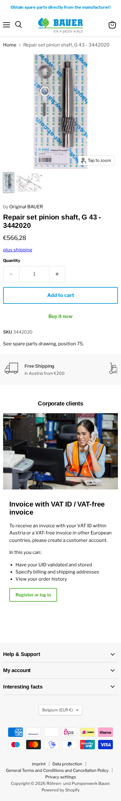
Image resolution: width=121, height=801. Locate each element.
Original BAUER (26, 207)
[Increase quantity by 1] (57, 274)
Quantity (11, 260)
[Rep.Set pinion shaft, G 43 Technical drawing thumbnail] (29, 183)
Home (9, 45)
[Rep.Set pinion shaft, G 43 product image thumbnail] (8, 183)
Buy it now (60, 316)
